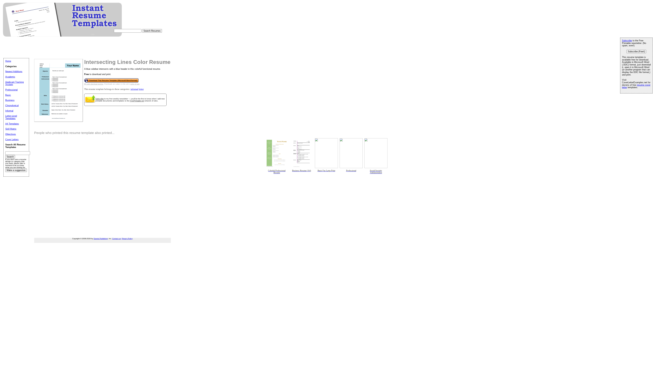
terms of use (134, 84)
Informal (9, 111)
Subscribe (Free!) (636, 51)
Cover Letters (12, 139)
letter (141, 89)
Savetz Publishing (101, 239)
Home (8, 61)
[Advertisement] (65, 50)
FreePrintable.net (137, 101)
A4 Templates (12, 123)
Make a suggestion (16, 170)
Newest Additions (13, 71)
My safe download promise (93, 84)
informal (134, 89)
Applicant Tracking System (14, 83)
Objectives (10, 134)
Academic (10, 77)
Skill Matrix (10, 129)
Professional (11, 89)
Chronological (12, 105)
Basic (8, 95)
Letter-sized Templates (11, 117)
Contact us (116, 239)
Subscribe (99, 99)
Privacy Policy (127, 239)
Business (10, 100)
